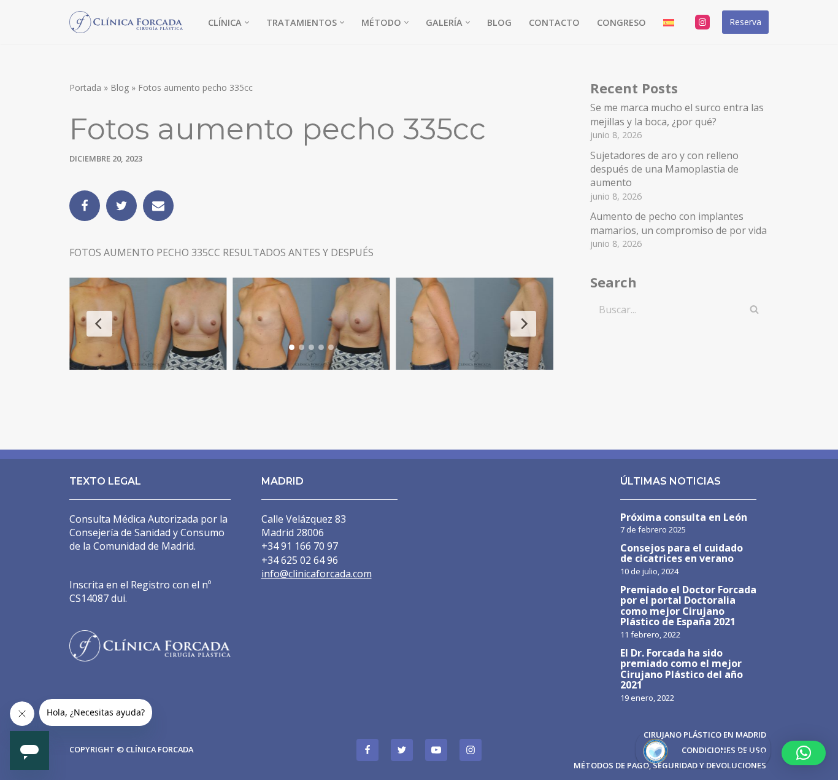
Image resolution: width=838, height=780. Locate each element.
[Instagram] (702, 22)
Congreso (621, 22)
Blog (499, 22)
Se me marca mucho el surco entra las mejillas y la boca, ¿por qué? (677, 114)
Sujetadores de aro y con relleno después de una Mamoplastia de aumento (664, 169)
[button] (247, 22)
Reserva (745, 22)
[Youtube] (436, 750)
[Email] (158, 205)
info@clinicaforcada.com (316, 573)
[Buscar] (755, 309)
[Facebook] (84, 205)
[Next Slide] (523, 324)
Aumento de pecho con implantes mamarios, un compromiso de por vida (678, 222)
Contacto (554, 22)
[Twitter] (121, 205)
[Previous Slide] (99, 324)
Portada (85, 87)
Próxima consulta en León (683, 518)
